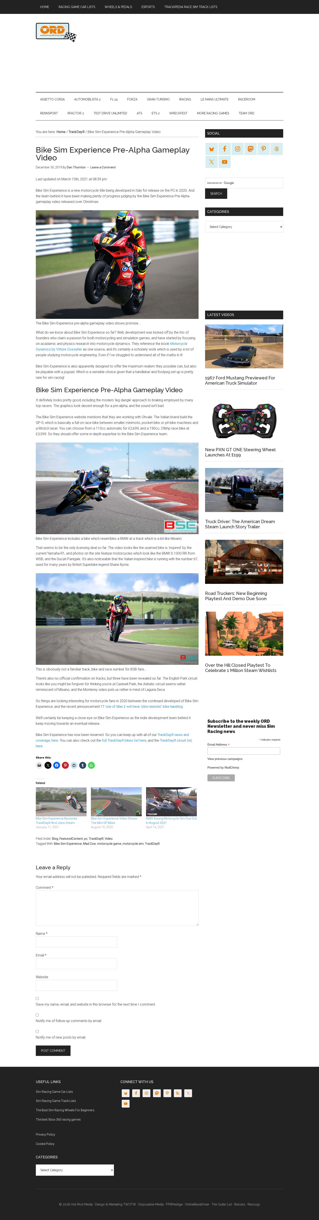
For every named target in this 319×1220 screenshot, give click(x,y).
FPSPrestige (174, 1204)
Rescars (239, 1204)
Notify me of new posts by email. (61, 1037)
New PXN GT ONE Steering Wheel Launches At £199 (240, 452)
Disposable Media (151, 1204)
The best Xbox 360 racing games (58, 1119)
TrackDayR (96, 838)
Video (109, 838)
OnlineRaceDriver (77, 32)
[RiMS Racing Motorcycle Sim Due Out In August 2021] (171, 801)
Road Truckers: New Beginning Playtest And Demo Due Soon (236, 596)
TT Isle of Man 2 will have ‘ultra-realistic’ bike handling (142, 707)
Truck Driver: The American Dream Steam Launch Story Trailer (240, 524)
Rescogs (254, 1204)
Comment (44, 888)
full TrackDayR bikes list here (124, 740)
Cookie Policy (45, 1144)
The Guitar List (222, 1204)
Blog (55, 838)
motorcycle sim (133, 843)
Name (42, 934)
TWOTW (129, 1204)
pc (85, 838)
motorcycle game (109, 843)
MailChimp (232, 767)
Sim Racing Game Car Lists (54, 1091)
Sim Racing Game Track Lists (56, 1101)
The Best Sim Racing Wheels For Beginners (65, 1110)
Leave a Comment (103, 167)
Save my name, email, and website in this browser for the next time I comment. (96, 1004)
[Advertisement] (204, 53)
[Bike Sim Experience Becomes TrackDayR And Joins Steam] (61, 801)
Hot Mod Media (82, 1204)
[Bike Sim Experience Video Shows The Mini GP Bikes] (116, 801)
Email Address (218, 745)
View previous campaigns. (225, 759)
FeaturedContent (71, 838)
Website (42, 977)
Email (41, 955)
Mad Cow (89, 843)
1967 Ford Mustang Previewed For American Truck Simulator (240, 380)
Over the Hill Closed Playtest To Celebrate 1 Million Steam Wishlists (240, 668)
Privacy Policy (45, 1134)
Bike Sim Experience (68, 843)
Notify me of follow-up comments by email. (69, 1021)
